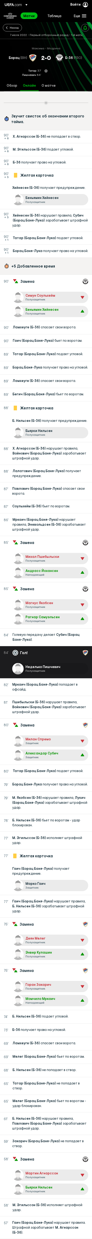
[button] (79, 15)
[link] (29, 15)
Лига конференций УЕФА (10, 16)
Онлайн (29, 85)
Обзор (12, 85)
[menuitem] (31, 15)
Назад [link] (14, 27)
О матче (49, 85)
